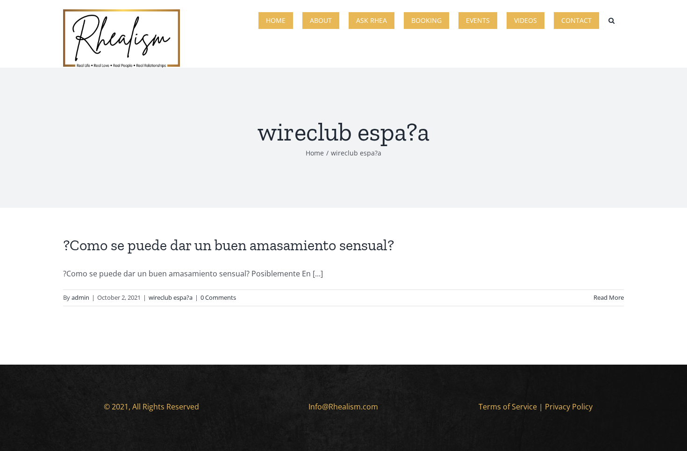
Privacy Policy (569, 407)
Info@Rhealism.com (343, 407)
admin (80, 297)
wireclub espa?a (171, 297)
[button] (611, 19)
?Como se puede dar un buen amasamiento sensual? (228, 245)
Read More (609, 297)
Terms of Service (508, 407)
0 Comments (218, 297)
